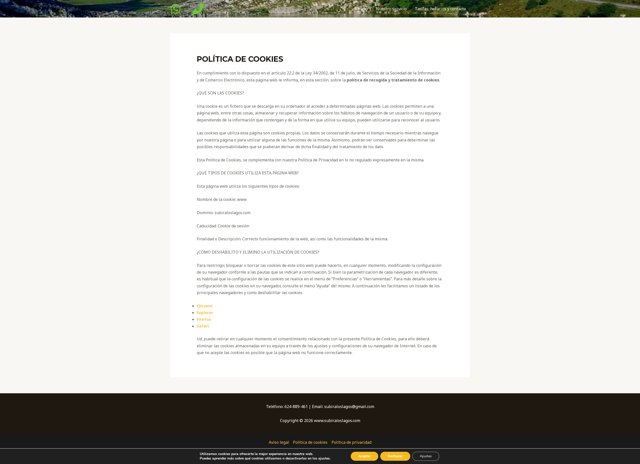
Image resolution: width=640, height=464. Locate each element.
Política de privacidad (352, 442)
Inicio (362, 8)
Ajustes (426, 456)
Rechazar (395, 456)
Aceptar (364, 456)
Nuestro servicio (391, 8)
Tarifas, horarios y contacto (440, 8)
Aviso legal (279, 442)
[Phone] (198, 8)
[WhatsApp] (175, 8)
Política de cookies (310, 442)
